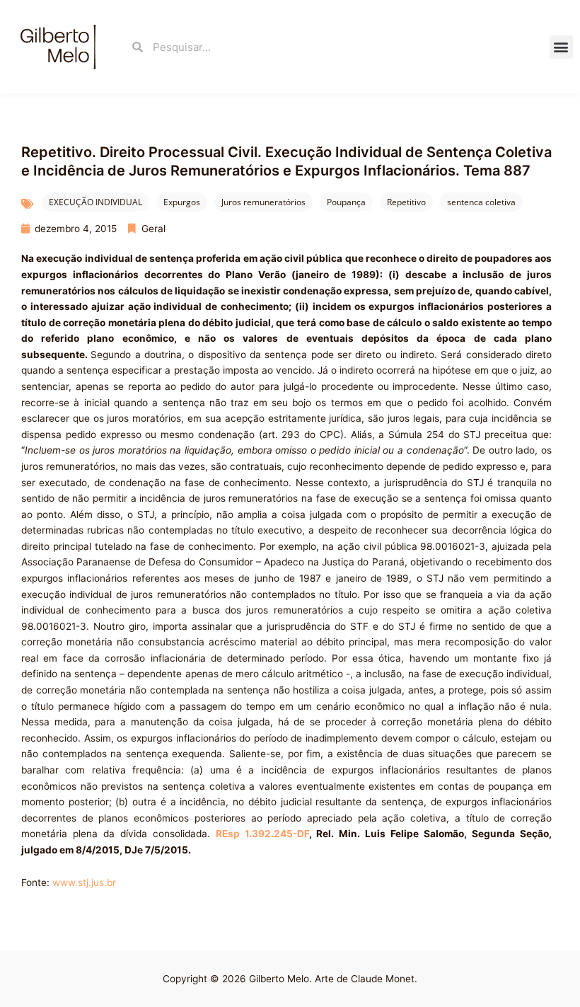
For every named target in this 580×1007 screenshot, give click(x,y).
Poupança (346, 202)
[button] (561, 47)
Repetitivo (406, 202)
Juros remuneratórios (263, 202)
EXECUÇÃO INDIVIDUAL (95, 202)
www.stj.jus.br (84, 882)
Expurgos (181, 202)
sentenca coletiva (481, 202)
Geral (153, 228)
